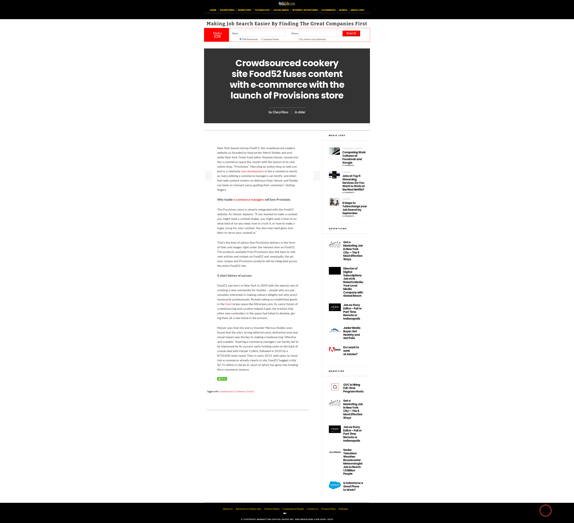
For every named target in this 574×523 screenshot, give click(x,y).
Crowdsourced (226, 391)
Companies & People (352, 148)
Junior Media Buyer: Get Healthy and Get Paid (351, 333)
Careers (346, 172)
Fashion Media (271, 508)
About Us (228, 508)
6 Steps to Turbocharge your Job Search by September (354, 208)
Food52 (250, 391)
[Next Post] (317, 175)
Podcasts (343, 508)
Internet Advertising (305, 10)
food (228, 304)
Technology (262, 10)
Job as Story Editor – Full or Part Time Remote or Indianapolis (352, 312)
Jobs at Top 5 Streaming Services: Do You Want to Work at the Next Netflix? (353, 182)
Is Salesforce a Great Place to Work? (353, 486)
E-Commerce (240, 391)
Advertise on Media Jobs (248, 508)
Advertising (227, 10)
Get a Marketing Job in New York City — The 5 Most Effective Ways (353, 251)
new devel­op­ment (252, 171)
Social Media (281, 10)
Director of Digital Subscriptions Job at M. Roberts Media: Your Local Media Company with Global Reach (353, 282)
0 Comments (348, 165)
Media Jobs (357, 10)
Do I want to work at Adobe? (351, 351)
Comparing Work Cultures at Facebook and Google (354, 157)
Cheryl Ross (280, 112)
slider (301, 112)
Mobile (343, 10)
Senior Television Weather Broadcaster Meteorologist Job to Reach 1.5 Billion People (352, 462)
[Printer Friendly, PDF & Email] (222, 378)
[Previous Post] (209, 175)
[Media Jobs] (287, 3)
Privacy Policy (328, 508)
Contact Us (312, 508)
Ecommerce (329, 10)
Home (213, 10)
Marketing (244, 10)
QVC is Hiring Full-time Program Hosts (353, 388)
